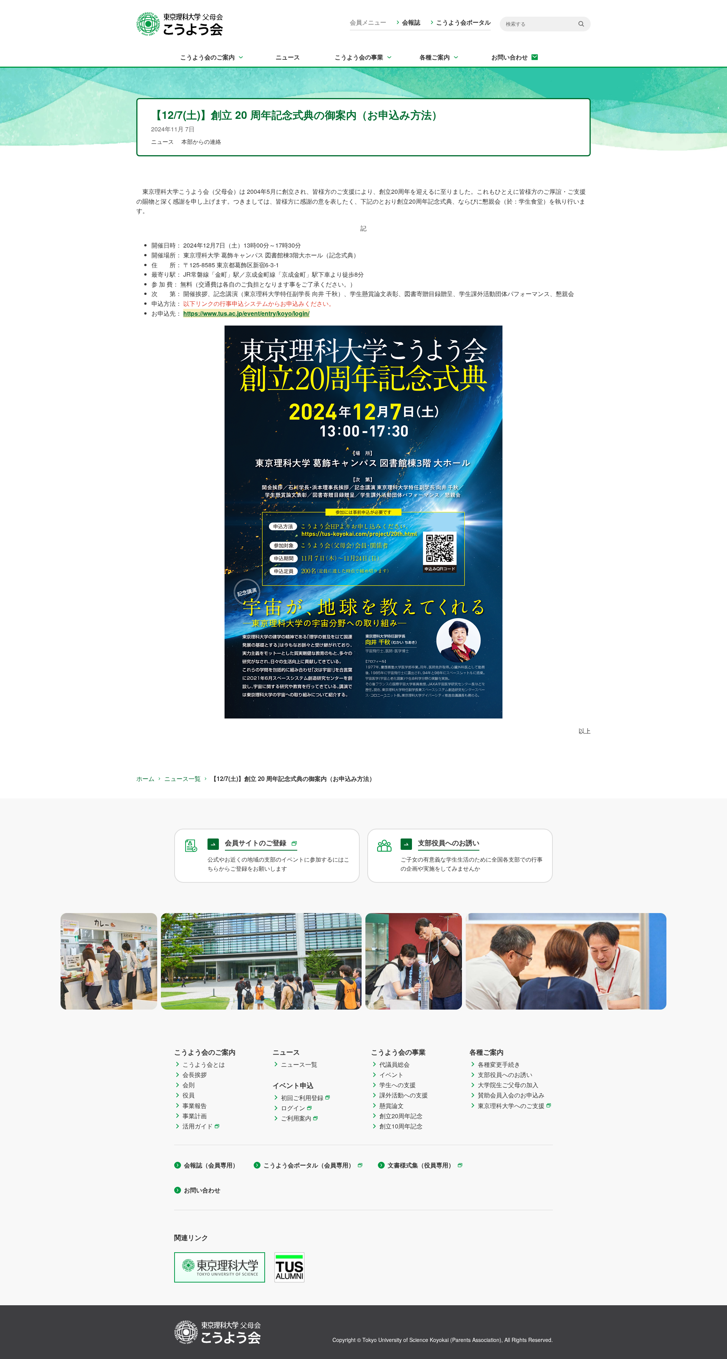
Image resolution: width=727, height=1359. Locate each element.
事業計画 (195, 1115)
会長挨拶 (195, 1074)
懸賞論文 (391, 1105)
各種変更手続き (499, 1064)
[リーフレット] (363, 522)
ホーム (145, 778)
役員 (189, 1095)
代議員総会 (394, 1064)
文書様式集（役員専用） (421, 1165)
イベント (391, 1074)
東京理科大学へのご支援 (511, 1105)
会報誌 (411, 22)
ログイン (293, 1107)
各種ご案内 (435, 57)
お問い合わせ (509, 57)
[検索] (581, 23)
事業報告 (195, 1105)
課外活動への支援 (403, 1095)
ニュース (288, 57)
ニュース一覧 (182, 778)
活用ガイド (198, 1126)
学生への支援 (397, 1084)
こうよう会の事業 (359, 57)
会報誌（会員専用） (211, 1165)
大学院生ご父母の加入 (508, 1084)
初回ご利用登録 (302, 1097)
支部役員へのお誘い (505, 1074)
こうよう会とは (204, 1064)
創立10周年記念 (401, 1126)
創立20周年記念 (401, 1115)
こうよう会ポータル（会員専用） (309, 1165)
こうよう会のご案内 (207, 57)
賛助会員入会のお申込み (511, 1095)
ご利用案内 (296, 1118)
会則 (189, 1084)
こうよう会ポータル (463, 22)
